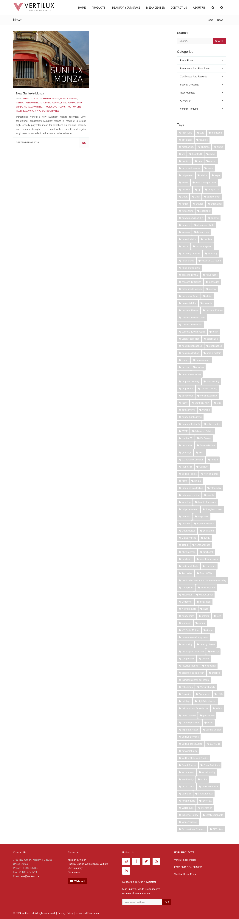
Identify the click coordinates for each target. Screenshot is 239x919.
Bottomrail (186, 602)
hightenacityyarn (205, 523)
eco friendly (187, 779)
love (218, 616)
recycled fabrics (189, 665)
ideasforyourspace (208, 559)
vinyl (38, 111)
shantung (212, 253)
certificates (212, 339)
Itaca (205, 609)
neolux (212, 289)
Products (98, 7)
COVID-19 (215, 744)
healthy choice (207, 644)
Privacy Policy (65, 913)
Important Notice (189, 729)
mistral (185, 246)
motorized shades (190, 168)
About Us (199, 7)
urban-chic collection (192, 488)
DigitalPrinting (188, 538)
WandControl (206, 594)
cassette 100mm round (193, 317)
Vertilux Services (190, 737)
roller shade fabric (190, 267)
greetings (186, 452)
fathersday (215, 488)
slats (197, 196)
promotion (216, 132)
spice (210, 168)
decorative (187, 445)
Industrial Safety (189, 815)
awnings (185, 161)
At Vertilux (185, 100)
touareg (185, 232)
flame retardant (207, 445)
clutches (205, 147)
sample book (213, 196)
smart (184, 196)
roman (184, 204)
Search (219, 40)
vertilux (27, 98)
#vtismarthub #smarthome (194, 708)
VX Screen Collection (192, 459)
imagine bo (213, 189)
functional (207, 552)
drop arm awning (50, 103)
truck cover (51, 107)
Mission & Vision (77, 859)
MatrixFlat (186, 594)
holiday (215, 651)
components (187, 658)
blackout (185, 189)
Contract (203, 466)
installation (205, 602)
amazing (186, 502)
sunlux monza (51, 98)
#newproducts (205, 793)
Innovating (187, 644)
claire (209, 296)
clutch (219, 147)
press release (188, 715)
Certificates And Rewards (193, 76)
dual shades (215, 346)
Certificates (74, 872)
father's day (203, 232)
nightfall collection (206, 701)
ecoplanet (205, 211)
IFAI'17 (206, 538)
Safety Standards (214, 815)
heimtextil (197, 154)
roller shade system (191, 289)
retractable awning (27, 103)
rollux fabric (211, 275)
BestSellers (208, 530)
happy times (187, 616)
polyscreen (187, 175)
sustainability (208, 772)
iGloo (201, 452)
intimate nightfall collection (195, 680)
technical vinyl (25, 111)
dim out (205, 658)
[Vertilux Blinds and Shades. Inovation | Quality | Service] (33, 7)
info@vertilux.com (30, 876)
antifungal (186, 140)
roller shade (187, 260)
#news (209, 630)
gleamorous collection (192, 673)
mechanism (187, 147)
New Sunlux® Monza (30, 93)
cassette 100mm (189, 310)
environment (188, 772)
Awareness (204, 694)
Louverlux (210, 566)
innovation (213, 282)
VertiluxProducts (209, 786)
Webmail (79, 881)
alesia (184, 182)
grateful (205, 616)
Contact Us (179, 7)
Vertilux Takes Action (192, 744)
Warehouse (187, 808)
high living (186, 132)
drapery (185, 225)
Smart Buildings (211, 765)
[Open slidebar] (221, 7)
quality (210, 495)
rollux (215, 331)
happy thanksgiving (191, 417)
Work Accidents (189, 822)
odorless (186, 516)
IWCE (184, 431)
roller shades (213, 424)
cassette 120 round (191, 282)
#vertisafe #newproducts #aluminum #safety (203, 580)
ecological (210, 665)
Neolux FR (187, 438)
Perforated (187, 573)
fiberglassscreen (213, 509)
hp (199, 189)
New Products (187, 92)
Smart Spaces (188, 765)
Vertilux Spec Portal (185, 859)
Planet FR (186, 466)
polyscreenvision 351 (192, 218)
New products (188, 609)
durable (185, 523)
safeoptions (187, 587)
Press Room (186, 60)
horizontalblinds (189, 566)
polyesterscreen (189, 509)
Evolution (186, 694)
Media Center (155, 7)
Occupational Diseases (193, 829)
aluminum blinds (205, 225)
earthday (186, 793)
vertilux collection (190, 339)
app (199, 161)
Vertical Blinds (211, 474)
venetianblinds (202, 545)
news (210, 722)
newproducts (188, 800)
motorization (187, 786)
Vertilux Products (189, 108)
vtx (183, 154)
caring (201, 623)
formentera (187, 211)
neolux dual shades (191, 346)
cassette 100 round (211, 260)
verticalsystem (208, 587)
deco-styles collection (192, 651)
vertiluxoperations (190, 722)
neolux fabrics (188, 303)
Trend (184, 545)
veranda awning (33, 107)
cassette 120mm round (193, 331)
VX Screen (205, 438)
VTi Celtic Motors (190, 630)
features (203, 140)
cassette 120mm (214, 310)
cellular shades (213, 729)
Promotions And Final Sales (195, 68)
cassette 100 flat (189, 275)
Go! (167, 902)
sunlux (38, 98)
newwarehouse (189, 751)
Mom (184, 481)
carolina (207, 239)
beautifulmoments (207, 502)
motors (212, 161)
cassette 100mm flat (191, 324)
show (212, 154)
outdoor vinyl (50, 111)
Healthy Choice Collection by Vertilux (88, 864)
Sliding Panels (189, 474)
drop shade (187, 388)
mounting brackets (191, 253)
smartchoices (188, 530)
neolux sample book (205, 182)
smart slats (216, 204)
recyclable (203, 516)
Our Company (75, 868)
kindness (186, 623)
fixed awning (68, 103)
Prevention (206, 808)
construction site (70, 107)
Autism (214, 459)
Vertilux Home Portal (185, 874)
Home (82, 7)
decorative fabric (190, 296)
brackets (215, 673)
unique (197, 481)
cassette (207, 303)
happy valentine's (190, 424)
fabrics (203, 175)
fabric (184, 403)
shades (199, 204)
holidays (185, 701)
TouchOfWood (206, 573)
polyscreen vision (190, 495)
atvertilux (207, 800)
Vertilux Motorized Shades (194, 758)
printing (214, 218)
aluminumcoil (188, 552)
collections (187, 687)
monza (64, 98)
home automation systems (194, 637)
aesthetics (186, 559)
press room (209, 715)
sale (201, 132)
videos (218, 708)
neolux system (213, 353)
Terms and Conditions (87, 913)
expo (217, 175)
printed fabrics (188, 239)
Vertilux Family (207, 687)
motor (204, 779)
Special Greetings (189, 84)
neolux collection (190, 353)
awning (73, 98)
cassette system (203, 246)
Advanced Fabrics (204, 431)
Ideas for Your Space (125, 7)
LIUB (220, 694)
